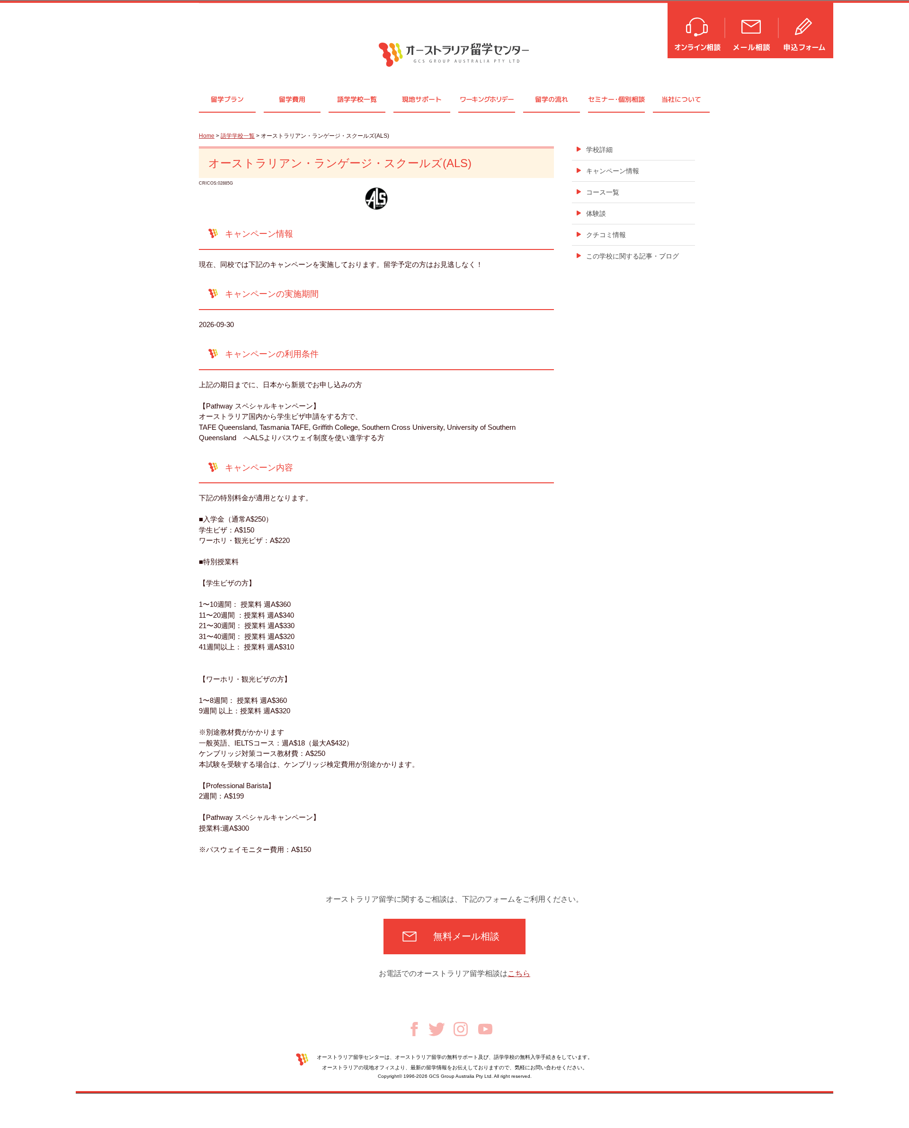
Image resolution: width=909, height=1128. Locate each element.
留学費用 (292, 99)
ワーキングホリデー (486, 99)
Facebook (414, 1029)
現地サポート (422, 99)
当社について (681, 99)
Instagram (461, 1029)
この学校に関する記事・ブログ (632, 256)
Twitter (436, 1029)
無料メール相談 (466, 936)
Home (206, 136)
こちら (519, 973)
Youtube (485, 1029)
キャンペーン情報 (612, 171)
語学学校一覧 (357, 99)
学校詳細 (599, 149)
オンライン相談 (697, 29)
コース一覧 (602, 192)
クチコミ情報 (606, 235)
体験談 (596, 213)
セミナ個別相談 (616, 99)
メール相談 (752, 29)
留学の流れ (551, 99)
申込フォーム (806, 29)
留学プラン (227, 99)
